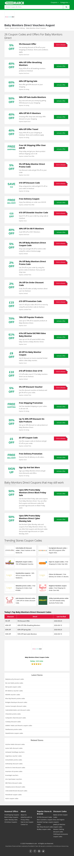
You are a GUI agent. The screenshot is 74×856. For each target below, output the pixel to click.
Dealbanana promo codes (13, 729)
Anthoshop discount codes (14, 764)
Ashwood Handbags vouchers (14, 752)
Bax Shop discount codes (45, 827)
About (23, 811)
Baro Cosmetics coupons (45, 820)
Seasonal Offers (11, 811)
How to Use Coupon (27, 822)
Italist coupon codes (11, 798)
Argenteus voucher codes (13, 756)
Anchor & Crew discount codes (15, 767)
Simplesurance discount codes (15, 787)
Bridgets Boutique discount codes (16, 702)
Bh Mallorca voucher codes (14, 691)
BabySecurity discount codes (14, 679)
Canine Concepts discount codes (15, 706)
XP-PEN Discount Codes (44, 817)
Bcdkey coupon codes (44, 829)
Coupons (54, 2)
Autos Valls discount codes (14, 748)
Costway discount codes (13, 722)
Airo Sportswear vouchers (13, 779)
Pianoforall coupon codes (13, 795)
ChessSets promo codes (13, 714)
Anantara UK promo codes (13, 771)
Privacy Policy (25, 820)
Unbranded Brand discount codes (16, 791)
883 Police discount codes (13, 783)
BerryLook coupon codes (13, 687)
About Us (24, 815)
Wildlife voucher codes (12, 695)
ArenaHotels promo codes (13, 760)
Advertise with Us (26, 817)
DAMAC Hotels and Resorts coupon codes (18, 725)
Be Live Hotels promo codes (14, 683)
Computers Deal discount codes (15, 718)
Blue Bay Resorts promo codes (15, 698)
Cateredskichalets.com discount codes (17, 710)
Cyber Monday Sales (11, 820)
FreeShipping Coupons (11, 815)
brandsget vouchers (11, 775)
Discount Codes (60, 811)
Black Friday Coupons (11, 817)
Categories (64, 2)
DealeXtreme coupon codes (14, 733)
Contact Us (24, 824)
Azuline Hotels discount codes (15, 744)
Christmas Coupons (10, 822)
